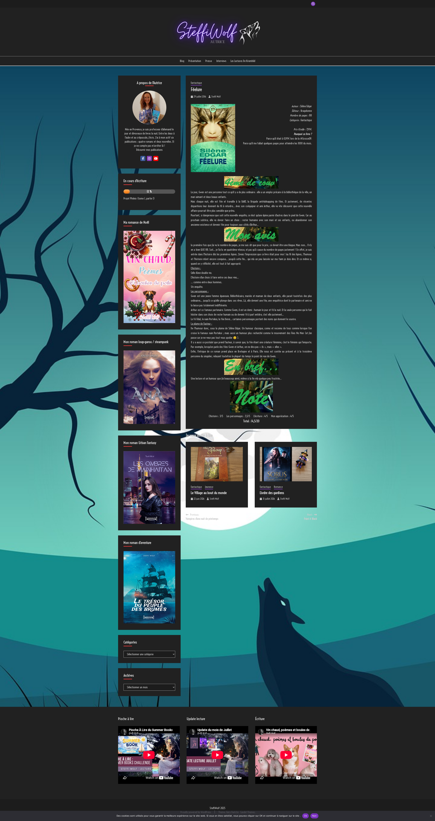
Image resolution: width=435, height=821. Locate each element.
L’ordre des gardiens (272, 493)
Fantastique (196, 82)
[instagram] (149, 158)
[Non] (430, 816)
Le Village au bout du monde (209, 493)
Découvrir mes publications (149, 149)
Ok (305, 815)
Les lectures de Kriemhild (243, 61)
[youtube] (155, 158)
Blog (182, 61)
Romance (278, 486)
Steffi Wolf (216, 96)
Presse (208, 61)
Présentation (194, 61)
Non (314, 815)
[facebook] (142, 158)
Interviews (221, 61)
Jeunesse (209, 486)
